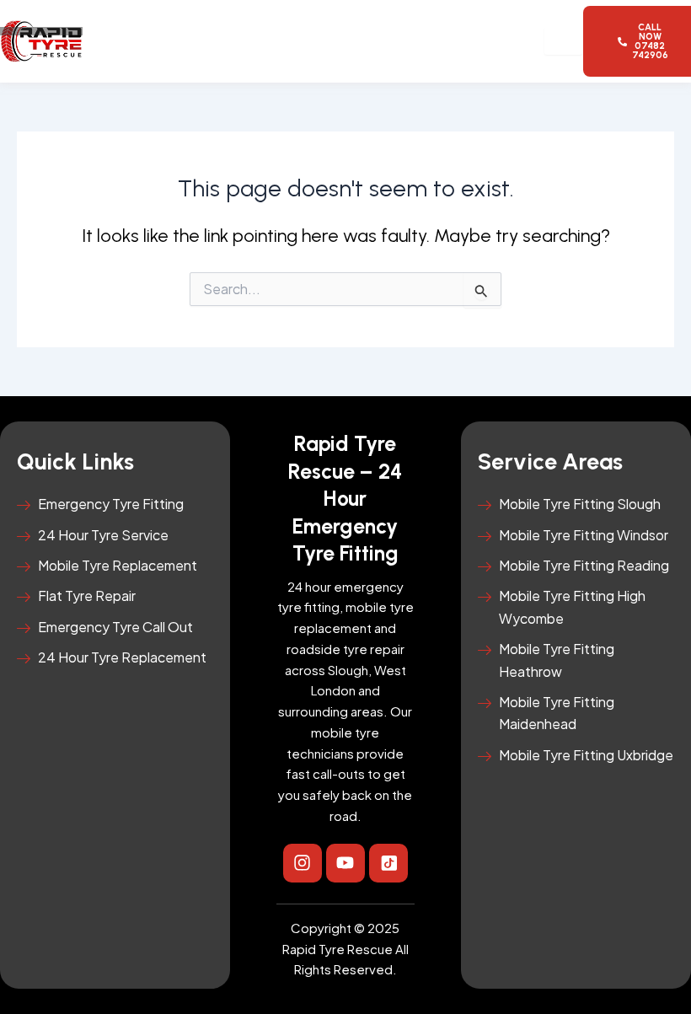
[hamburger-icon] (564, 41)
